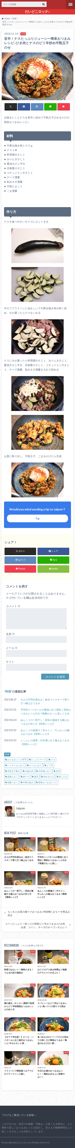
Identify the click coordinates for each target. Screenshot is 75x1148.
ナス (53, 759)
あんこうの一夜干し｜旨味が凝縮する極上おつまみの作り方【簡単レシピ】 (45, 721)
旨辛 (58, 771)
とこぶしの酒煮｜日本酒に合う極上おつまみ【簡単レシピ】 (45, 742)
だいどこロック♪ (37, 11)
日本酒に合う (44, 771)
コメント (13, 606)
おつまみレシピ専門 (16, 759)
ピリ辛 (50, 765)
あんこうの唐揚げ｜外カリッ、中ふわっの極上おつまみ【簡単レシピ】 (45, 732)
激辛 (36, 776)
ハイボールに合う (15, 765)
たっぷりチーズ (38, 759)
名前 (10, 633)
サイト (10, 661)
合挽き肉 (29, 771)
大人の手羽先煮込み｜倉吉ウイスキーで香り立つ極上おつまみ (45, 701)
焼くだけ (63, 776)
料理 (8, 691)
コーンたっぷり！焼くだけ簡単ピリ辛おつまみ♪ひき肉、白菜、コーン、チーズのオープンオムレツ (36, 925)
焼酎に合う (12, 782)
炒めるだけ (48, 776)
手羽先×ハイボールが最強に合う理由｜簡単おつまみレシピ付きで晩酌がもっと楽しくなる (46, 711)
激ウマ (26, 776)
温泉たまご (12, 776)
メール (12, 647)
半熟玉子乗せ (13, 771)
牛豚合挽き (28, 782)
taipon (20, 808)
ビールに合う (35, 765)
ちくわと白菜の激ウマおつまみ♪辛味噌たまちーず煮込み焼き (39, 913)
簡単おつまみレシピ (47, 782)
